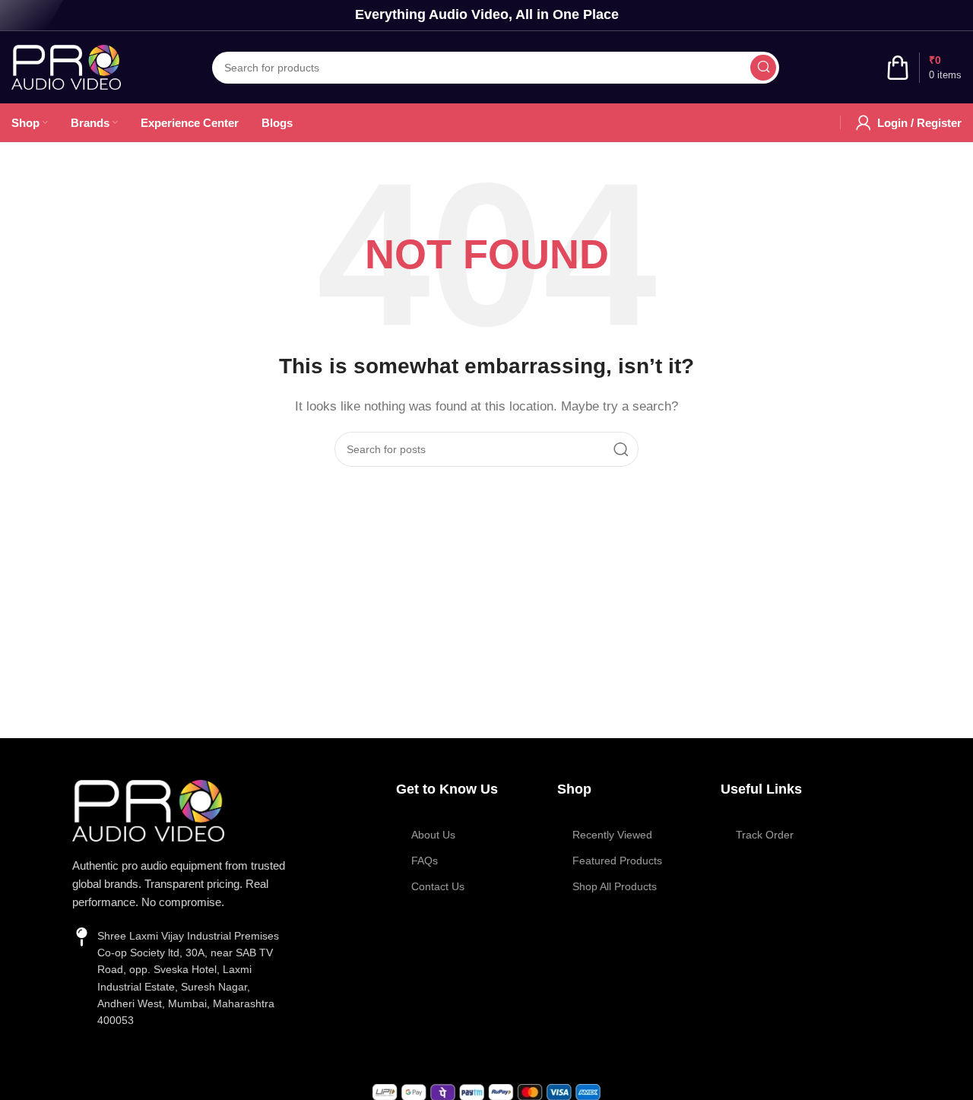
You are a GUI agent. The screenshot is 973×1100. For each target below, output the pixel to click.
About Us (433, 835)
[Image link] (148, 809)
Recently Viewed (612, 835)
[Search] (763, 68)
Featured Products (617, 860)
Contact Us (437, 886)
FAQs (424, 860)
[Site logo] (66, 65)
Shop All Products (614, 886)
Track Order (765, 835)
